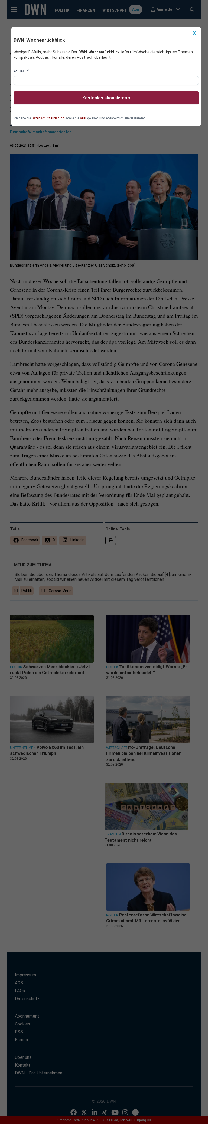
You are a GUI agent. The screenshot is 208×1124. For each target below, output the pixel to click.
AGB (83, 118)
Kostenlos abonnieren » (106, 97)
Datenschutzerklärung (48, 118)
